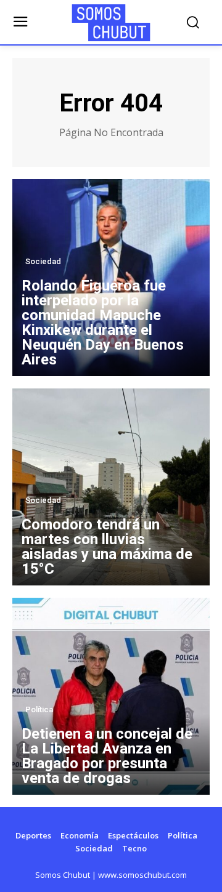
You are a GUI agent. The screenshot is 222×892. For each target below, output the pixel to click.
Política (39, 709)
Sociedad (43, 261)
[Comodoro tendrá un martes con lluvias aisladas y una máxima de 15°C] (111, 486)
